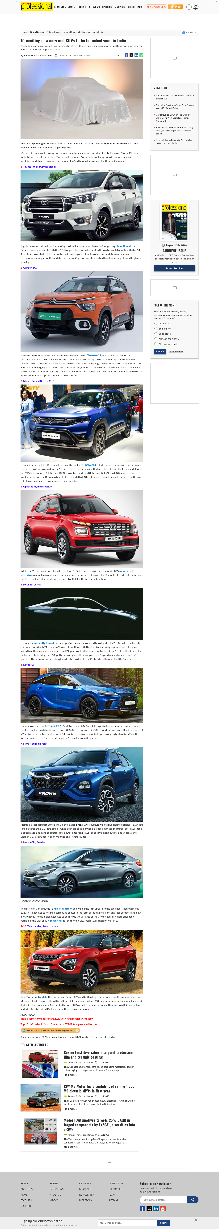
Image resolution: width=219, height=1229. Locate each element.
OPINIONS (107, 7)
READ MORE (71, 1074)
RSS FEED (26, 1205)
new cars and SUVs (37, 1036)
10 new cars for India (103, 1036)
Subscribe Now (174, 268)
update (43, 996)
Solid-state (165, 333)
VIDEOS (131, 7)
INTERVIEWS (94, 7)
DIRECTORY (85, 1200)
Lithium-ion (165, 323)
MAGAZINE (85, 1189)
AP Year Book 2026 (156, 6)
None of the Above (169, 338)
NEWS (70, 7)
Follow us (191, 32)
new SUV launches (79, 1036)
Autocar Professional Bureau (80, 1062)
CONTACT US (116, 1183)
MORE (140, 7)
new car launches (58, 1036)
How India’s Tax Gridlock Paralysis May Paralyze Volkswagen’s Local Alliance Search (174, 130)
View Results (176, 351)
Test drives (56, 920)
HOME (24, 1183)
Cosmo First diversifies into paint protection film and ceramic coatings (98, 1055)
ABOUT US (27, 1189)
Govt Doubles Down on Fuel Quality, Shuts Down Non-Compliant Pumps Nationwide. (173, 118)
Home (24, 32)
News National (37, 32)
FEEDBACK (115, 1189)
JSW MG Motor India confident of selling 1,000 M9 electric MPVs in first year (99, 1088)
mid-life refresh (63, 908)
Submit (160, 351)
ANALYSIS (120, 7)
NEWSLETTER (86, 1194)
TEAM (112, 1194)
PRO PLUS (175, 6)
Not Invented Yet (168, 343)
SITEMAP (113, 1200)
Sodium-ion (165, 328)
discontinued (123, 245)
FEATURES (81, 7)
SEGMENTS (59, 7)
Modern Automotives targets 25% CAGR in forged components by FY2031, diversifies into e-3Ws (99, 1125)
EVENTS (54, 1183)
